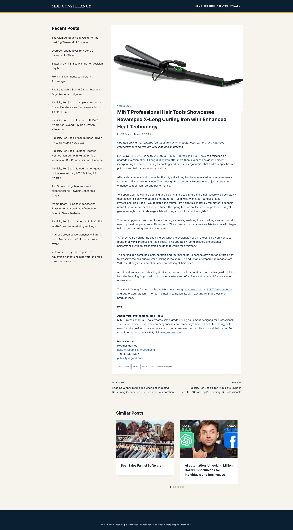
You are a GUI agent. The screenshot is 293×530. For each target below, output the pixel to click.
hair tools (124, 366)
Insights (209, 6)
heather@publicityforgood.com (136, 349)
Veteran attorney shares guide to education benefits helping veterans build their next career (77, 257)
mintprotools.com (171, 332)
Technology (124, 106)
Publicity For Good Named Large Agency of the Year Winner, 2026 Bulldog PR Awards (77, 173)
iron (135, 366)
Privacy (235, 6)
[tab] (171, 487)
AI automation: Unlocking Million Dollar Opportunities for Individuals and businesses (209, 470)
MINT (145, 366)
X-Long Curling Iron (158, 160)
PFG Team (125, 134)
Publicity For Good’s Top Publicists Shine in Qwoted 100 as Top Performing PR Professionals (211, 387)
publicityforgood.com (130, 358)
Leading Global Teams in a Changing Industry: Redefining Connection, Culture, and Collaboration (143, 387)
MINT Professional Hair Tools (188, 155)
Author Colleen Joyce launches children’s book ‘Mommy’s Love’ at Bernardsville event (77, 239)
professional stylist (162, 366)
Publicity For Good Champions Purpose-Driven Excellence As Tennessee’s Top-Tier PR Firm (76, 107)
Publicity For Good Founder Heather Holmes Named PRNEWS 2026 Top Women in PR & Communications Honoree (77, 155)
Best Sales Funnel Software (141, 465)
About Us (222, 6)
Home (198, 6)
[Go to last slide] (121, 452)
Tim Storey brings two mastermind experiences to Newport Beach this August (73, 191)
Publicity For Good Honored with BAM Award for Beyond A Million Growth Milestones (75, 125)
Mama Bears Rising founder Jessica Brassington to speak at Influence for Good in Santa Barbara (74, 208)
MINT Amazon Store (219, 289)
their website (193, 289)
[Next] (232, 452)
